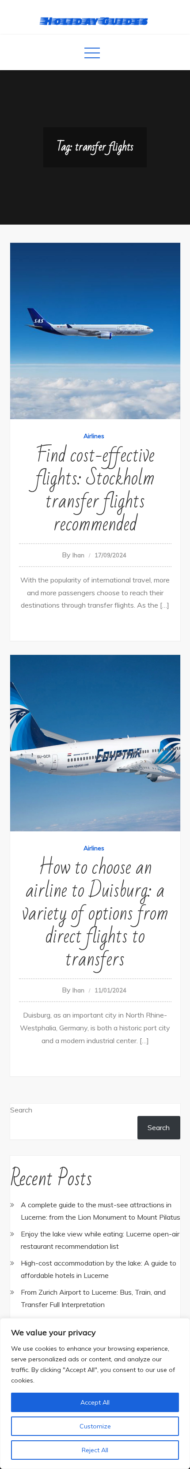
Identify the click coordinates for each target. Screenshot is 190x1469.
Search (21, 1109)
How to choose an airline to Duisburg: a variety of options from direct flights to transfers (95, 913)
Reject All (95, 1450)
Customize (95, 1426)
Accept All (95, 1402)
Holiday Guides (95, 20)
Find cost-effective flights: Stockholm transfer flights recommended (95, 490)
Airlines (94, 436)
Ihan (78, 555)
